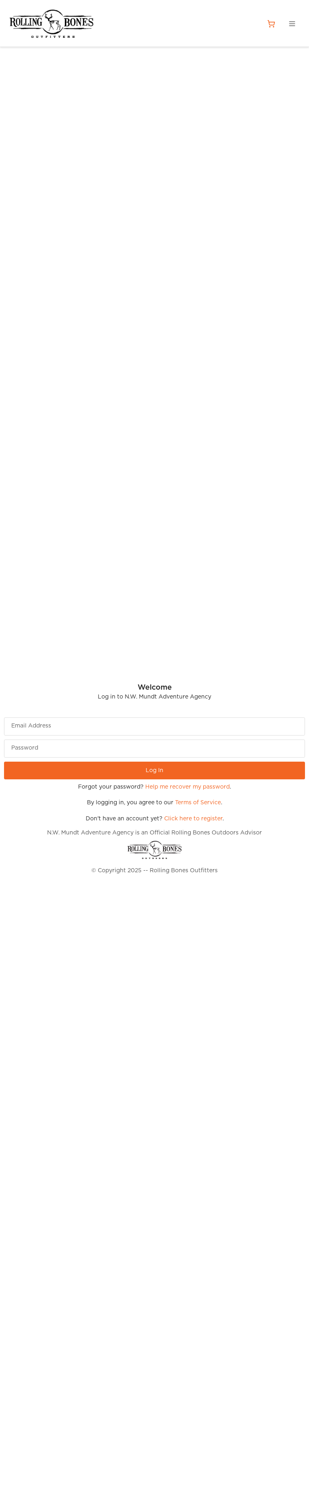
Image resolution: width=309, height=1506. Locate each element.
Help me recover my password (187, 787)
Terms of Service (198, 802)
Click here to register (193, 819)
